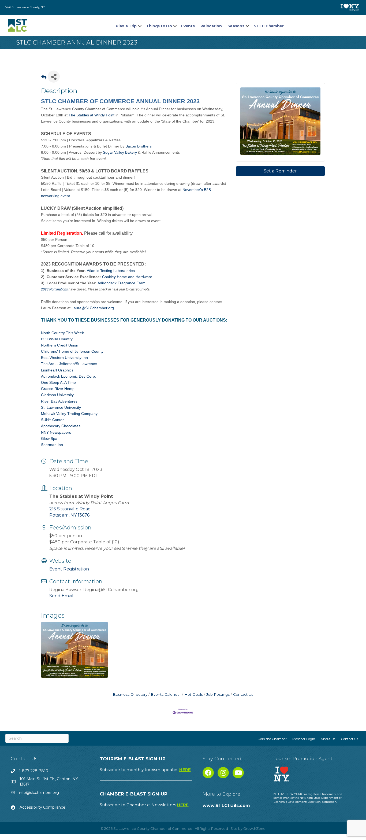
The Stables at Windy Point (91, 115)
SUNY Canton (53, 420)
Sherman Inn (52, 445)
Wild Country (62, 339)
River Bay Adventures (59, 401)
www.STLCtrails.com (226, 805)
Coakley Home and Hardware (127, 277)
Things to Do (159, 26)
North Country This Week (62, 333)
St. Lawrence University (61, 407)
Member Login (303, 739)
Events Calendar (166, 694)
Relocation (211, 26)
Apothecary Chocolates (60, 426)
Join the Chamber (273, 739)
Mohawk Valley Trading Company (69, 413)
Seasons (235, 26)
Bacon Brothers (138, 146)
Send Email (61, 595)
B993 (45, 339)
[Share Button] (54, 77)
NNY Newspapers (56, 432)
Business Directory (130, 694)
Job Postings (218, 694)
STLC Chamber (268, 26)
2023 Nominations (54, 289)
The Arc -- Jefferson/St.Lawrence (69, 364)
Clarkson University (57, 395)
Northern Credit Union (59, 345)
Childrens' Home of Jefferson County (72, 351)
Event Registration (69, 569)
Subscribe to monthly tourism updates (146, 769)
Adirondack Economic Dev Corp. (68, 376)
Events (188, 26)
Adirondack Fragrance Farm (121, 283)
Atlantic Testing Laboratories (111, 270)
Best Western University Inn (64, 357)
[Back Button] (43, 78)
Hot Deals (193, 694)
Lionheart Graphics (57, 370)
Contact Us (243, 694)
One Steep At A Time (58, 382)
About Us (328, 739)
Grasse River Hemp (57, 388)
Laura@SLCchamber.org (93, 308)
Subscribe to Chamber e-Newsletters (144, 804)
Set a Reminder (280, 171)
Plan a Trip (126, 26)
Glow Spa (49, 438)
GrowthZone (254, 828)
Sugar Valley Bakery (120, 152)
